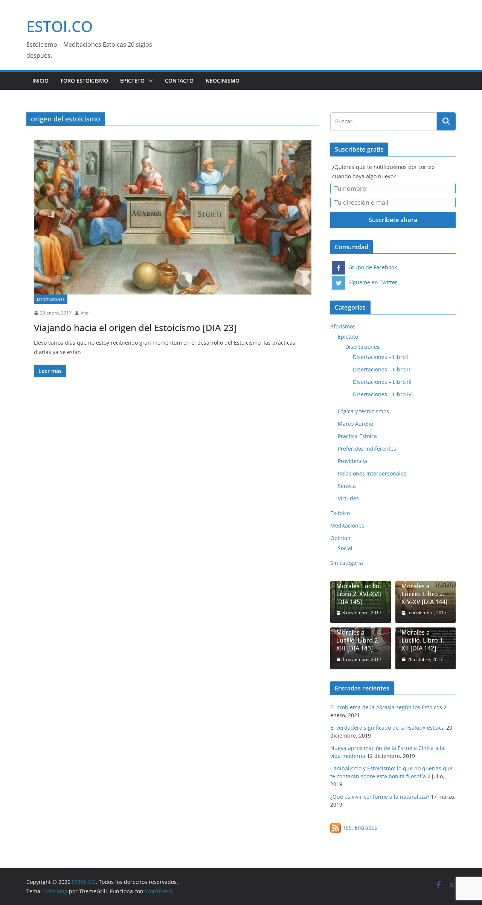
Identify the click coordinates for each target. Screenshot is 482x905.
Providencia (352, 461)
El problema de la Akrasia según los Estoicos (386, 707)
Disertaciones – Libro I (381, 356)
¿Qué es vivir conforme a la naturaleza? (379, 796)
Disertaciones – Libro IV (382, 394)
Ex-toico (340, 513)
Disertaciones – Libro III (382, 381)
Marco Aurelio (355, 423)
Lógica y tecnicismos (363, 411)
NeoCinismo (222, 80)
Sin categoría (346, 562)
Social (345, 548)
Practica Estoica (357, 436)
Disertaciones (362, 346)
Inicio (40, 80)
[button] (149, 80)
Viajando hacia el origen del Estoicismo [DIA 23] (135, 327)
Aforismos (342, 326)
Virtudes (348, 498)
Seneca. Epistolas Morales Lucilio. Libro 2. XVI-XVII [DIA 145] (359, 586)
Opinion (340, 537)
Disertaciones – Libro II (381, 369)
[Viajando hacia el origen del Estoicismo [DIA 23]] (172, 217)
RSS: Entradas (359, 827)
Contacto (179, 80)
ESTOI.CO (59, 26)
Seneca (347, 485)
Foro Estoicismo (84, 80)
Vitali (86, 313)
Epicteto (132, 80)
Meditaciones (50, 299)
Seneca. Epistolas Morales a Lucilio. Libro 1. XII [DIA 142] (422, 632)
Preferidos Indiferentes (367, 448)
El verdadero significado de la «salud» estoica (387, 727)
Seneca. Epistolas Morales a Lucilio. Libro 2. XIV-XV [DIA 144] (424, 586)
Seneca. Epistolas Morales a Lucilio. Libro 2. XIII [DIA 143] (357, 632)
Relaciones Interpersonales (372, 473)
